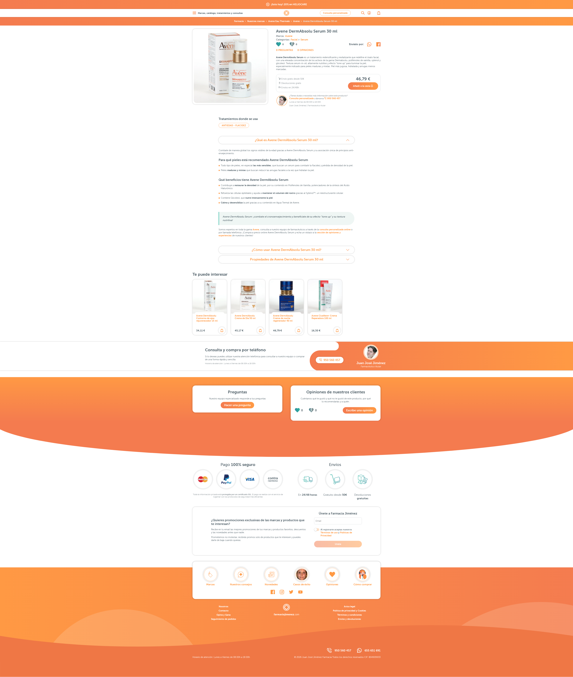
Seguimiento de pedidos (223, 619)
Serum (304, 39)
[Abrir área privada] (369, 13)
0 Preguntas (284, 50)
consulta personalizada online (335, 229)
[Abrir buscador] (363, 13)
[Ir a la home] (286, 610)
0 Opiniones (305, 50)
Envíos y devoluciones (349, 619)
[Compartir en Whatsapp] (369, 44)
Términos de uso (329, 532)
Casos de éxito (301, 584)
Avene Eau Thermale (279, 21)
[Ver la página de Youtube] (300, 592)
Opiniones (332, 584)
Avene (296, 21)
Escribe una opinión (359, 410)
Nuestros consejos (241, 584)
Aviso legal (349, 606)
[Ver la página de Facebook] (273, 592)
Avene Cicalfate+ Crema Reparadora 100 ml (324, 316)
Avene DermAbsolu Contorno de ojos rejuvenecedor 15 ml (207, 318)
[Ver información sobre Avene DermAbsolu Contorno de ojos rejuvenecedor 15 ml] (209, 296)
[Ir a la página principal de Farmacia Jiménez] (286, 13)
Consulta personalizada (335, 13)
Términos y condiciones (349, 615)
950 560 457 (333, 98)
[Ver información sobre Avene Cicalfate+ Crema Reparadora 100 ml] (325, 296)
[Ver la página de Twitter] (291, 592)
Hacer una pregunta (237, 405)
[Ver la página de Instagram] (282, 592)
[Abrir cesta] (379, 13)
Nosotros (223, 606)
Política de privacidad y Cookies (349, 610)
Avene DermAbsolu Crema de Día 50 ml (245, 316)
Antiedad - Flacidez (234, 125)
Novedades (271, 584)
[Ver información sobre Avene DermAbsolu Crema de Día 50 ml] (248, 296)
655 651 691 (373, 650)
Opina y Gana (224, 615)
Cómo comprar (362, 584)
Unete (338, 544)
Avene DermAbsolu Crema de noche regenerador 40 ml (283, 318)
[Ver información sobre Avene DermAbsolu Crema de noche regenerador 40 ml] (286, 296)
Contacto (223, 610)
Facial (294, 39)
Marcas (210, 584)
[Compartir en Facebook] (378, 44)
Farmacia (239, 21)
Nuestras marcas (256, 21)
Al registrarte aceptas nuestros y (336, 532)
